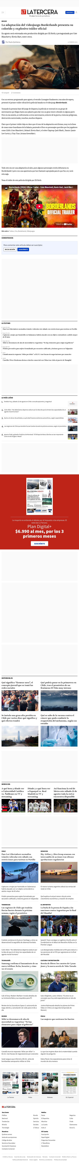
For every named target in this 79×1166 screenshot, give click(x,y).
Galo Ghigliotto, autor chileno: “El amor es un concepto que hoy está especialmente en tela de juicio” (58, 998)
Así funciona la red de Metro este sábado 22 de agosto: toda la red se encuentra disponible (65, 793)
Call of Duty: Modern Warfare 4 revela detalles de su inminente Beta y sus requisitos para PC (19, 997)
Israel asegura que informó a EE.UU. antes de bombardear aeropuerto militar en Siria (18, 1060)
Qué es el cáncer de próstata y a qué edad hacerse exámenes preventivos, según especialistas (34, 418)
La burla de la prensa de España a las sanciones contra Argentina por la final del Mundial (58, 910)
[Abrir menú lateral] (3, 12)
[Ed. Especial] (69, 1095)
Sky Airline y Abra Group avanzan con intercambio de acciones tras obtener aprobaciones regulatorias (58, 857)
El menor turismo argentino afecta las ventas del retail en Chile (58, 887)
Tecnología (6, 960)
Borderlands (22, 231)
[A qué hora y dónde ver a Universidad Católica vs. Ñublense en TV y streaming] (13, 805)
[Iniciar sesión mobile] (76, 12)
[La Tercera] (10, 1095)
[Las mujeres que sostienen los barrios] (59, 1037)
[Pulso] (30, 1095)
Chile (4, 851)
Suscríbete (24, 249)
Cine (16, 231)
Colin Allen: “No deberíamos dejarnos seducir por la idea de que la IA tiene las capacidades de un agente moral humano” (35, 411)
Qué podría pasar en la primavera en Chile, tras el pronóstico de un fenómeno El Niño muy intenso (58, 685)
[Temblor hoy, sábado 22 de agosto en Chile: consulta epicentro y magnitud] (72, 403)
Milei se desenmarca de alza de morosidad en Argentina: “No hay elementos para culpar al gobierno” (38, 343)
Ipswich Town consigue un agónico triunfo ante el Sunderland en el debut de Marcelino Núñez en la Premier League (59, 942)
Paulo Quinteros (14, 42)
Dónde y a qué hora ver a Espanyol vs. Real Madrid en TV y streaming (39, 793)
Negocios (44, 851)
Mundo (4, 1016)
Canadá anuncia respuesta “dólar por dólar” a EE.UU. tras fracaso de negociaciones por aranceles (37, 354)
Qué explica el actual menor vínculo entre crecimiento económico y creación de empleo (57, 897)
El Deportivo (46, 905)
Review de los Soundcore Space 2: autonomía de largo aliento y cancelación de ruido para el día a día (19, 1007)
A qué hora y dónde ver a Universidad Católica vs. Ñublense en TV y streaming (13, 793)
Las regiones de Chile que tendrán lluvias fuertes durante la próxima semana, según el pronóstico (35, 426)
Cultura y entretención (50, 960)
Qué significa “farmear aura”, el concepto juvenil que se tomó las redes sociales (17, 685)
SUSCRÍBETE (39, 543)
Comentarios (16, 93)
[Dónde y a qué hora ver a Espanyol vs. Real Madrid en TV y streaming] (39, 805)
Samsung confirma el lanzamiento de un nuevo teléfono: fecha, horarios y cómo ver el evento (20, 966)
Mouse (4, 21)
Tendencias (6, 905)
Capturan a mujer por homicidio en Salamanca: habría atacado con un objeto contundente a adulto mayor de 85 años (40, 336)
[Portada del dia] (39, 514)
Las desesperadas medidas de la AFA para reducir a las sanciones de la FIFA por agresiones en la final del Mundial (59, 952)
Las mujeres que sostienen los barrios (57, 1019)
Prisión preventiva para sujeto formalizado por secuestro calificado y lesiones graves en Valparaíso (38, 348)
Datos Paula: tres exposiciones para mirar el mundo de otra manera (56, 1060)
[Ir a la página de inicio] (39, 12)
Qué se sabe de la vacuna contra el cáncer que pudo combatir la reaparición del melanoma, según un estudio (59, 719)
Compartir (6, 93)
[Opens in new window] (50, 1095)
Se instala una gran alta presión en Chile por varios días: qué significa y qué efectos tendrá (19, 718)
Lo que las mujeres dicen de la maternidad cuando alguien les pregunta (59, 1052)
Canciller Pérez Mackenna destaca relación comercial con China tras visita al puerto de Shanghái (37, 360)
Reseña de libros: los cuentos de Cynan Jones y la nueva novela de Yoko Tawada (58, 965)
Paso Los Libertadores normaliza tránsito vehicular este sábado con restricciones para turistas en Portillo (40, 329)
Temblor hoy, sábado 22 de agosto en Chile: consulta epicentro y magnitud (28, 402)
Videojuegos (31, 231)
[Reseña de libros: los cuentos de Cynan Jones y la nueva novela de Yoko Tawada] (59, 981)
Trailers (11, 231)
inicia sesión (10, 249)
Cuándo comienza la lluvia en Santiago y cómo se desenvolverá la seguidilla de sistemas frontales (19, 941)
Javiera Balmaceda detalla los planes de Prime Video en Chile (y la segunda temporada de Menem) (57, 1007)
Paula (43, 1016)
